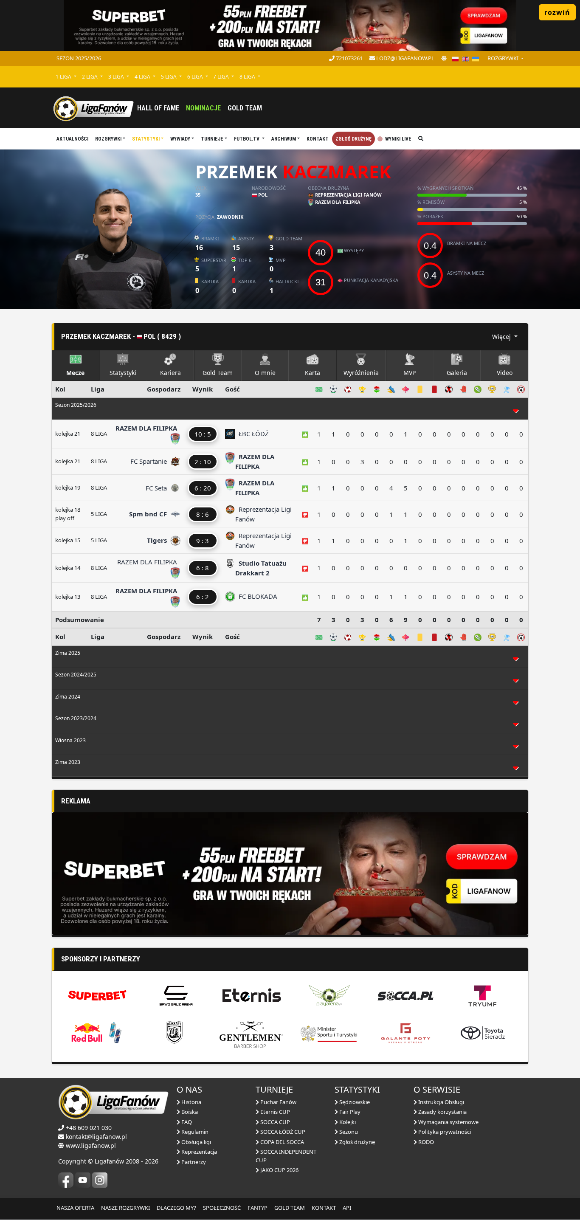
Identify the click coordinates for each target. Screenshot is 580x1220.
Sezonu (348, 1131)
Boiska (189, 1112)
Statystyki (146, 139)
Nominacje (203, 108)
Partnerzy (193, 1162)
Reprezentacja (198, 1151)
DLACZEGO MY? (176, 1208)
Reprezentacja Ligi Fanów (348, 195)
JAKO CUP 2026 (278, 1170)
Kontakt (318, 139)
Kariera (170, 373)
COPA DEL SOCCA (281, 1142)
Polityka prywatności (444, 1131)
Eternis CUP (274, 1112)
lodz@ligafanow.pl (404, 58)
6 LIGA (195, 76)
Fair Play (349, 1112)
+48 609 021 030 (89, 1128)
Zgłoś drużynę (353, 139)
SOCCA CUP (274, 1122)
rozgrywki (503, 58)
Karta (312, 373)
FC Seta (157, 488)
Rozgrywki (108, 139)
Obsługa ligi (195, 1142)
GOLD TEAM (289, 1208)
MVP (409, 373)
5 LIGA (169, 76)
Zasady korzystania (442, 1112)
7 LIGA (221, 76)
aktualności (72, 139)
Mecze (75, 373)
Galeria (457, 373)
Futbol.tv (247, 139)
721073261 (349, 58)
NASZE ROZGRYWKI (125, 1208)
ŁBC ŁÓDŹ (252, 433)
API (347, 1208)
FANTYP (257, 1208)
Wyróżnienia (361, 373)
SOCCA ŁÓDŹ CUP (282, 1131)
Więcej (502, 336)
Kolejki (347, 1122)
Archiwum (283, 139)
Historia (190, 1102)
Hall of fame (158, 108)
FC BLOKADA (256, 596)
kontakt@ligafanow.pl (96, 1137)
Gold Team (245, 108)
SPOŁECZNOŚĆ (222, 1208)
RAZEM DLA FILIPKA (337, 202)
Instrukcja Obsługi (440, 1102)
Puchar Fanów (277, 1102)
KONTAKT (324, 1208)
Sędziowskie (354, 1102)
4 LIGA (143, 76)
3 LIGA (116, 76)
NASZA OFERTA (75, 1208)
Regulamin (194, 1131)
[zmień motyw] (444, 58)
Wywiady (180, 139)
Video (504, 373)
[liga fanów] (93, 108)
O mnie (265, 373)
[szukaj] (421, 139)
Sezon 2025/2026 (78, 58)
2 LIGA (90, 76)
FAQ (186, 1122)
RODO (425, 1142)
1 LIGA (64, 76)
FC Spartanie (149, 461)
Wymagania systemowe (448, 1122)
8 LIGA (247, 76)
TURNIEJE (212, 139)
